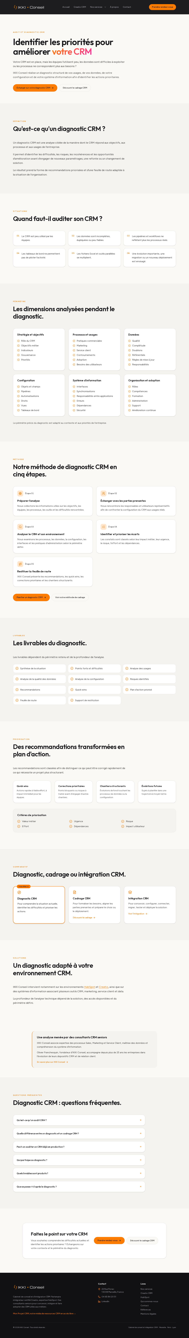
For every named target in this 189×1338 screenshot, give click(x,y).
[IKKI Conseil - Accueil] (28, 7)
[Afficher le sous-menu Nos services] (105, 7)
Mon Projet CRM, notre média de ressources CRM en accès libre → (44, 1313)
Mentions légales (148, 1314)
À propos (114, 7)
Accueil (66, 7)
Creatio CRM (80, 7)
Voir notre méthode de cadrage (70, 597)
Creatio (103, 987)
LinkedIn (105, 1301)
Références (146, 1309)
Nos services (96, 7)
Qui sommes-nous (149, 1301)
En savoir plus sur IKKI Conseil (51, 1062)
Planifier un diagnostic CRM (30, 597)
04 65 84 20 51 (109, 1296)
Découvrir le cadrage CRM (75, 88)
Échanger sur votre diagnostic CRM (33, 88)
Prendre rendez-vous (162, 7)
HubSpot (89, 987)
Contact (127, 7)
